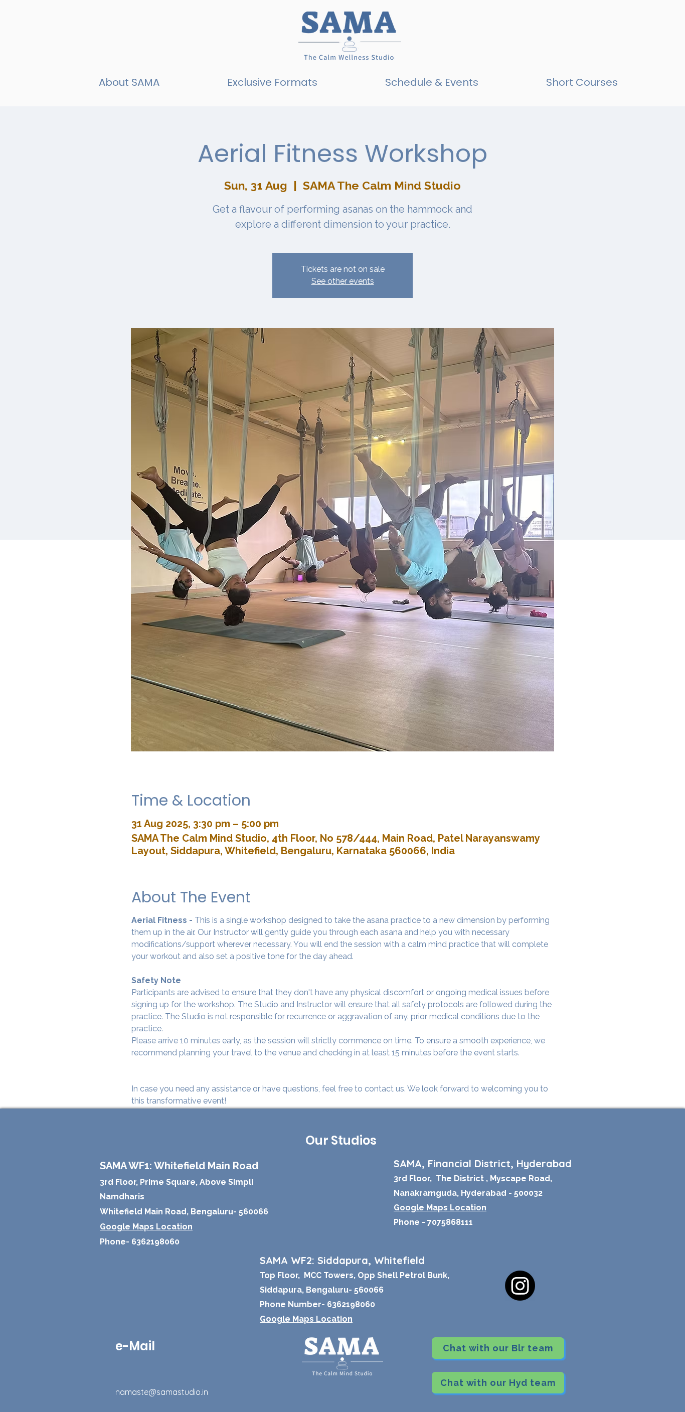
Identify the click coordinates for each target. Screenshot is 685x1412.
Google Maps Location (306, 1319)
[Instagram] (520, 1286)
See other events (342, 281)
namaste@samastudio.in (161, 1392)
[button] (272, 82)
